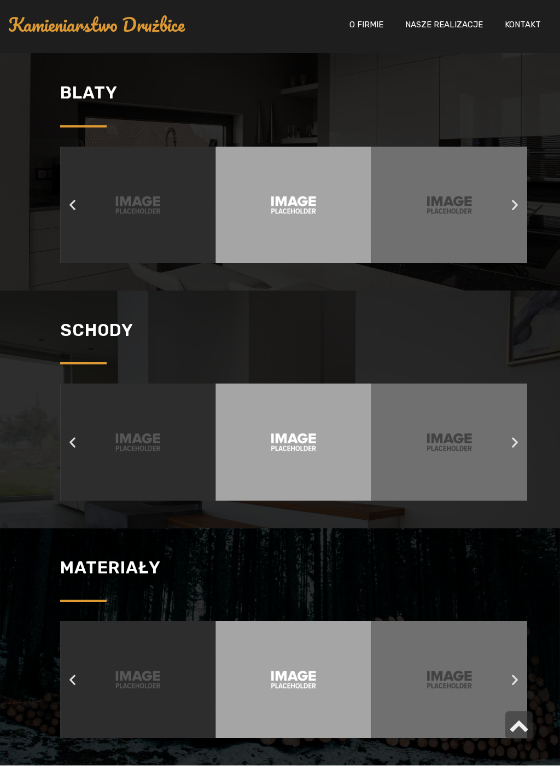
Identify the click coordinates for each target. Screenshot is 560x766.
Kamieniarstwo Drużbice (96, 24)
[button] (72, 205)
